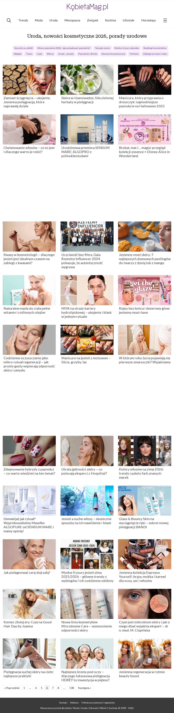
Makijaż (17, 53)
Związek (92, 20)
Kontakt (63, 702)
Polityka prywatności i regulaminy (98, 702)
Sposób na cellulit (23, 48)
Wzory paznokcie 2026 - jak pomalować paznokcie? (63, 48)
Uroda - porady (66, 53)
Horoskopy (148, 20)
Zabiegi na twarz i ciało (155, 53)
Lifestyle (128, 20)
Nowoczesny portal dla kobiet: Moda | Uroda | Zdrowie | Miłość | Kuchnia (78, 708)
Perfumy (134, 53)
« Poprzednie (11, 687)
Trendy (23, 20)
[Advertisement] (87, 191)
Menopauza (72, 20)
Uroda (53, 20)
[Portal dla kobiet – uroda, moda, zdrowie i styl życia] (87, 7)
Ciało (39, 53)
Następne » (84, 687)
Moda (39, 20)
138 (71, 687)
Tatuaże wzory (102, 48)
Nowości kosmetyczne (113, 53)
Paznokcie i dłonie (87, 53)
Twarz (29, 53)
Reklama (74, 702)
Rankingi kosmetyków (155, 48)
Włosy (50, 53)
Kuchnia (110, 20)
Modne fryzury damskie (127, 48)
